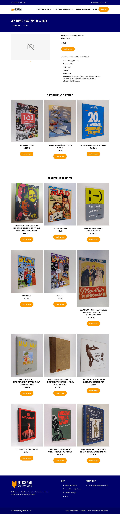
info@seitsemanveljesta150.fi (99, 2)
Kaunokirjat (17, 25)
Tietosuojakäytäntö (93, 511)
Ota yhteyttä (74, 511)
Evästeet (82, 511)
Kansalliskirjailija (83, 9)
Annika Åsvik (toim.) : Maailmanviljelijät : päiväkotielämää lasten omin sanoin (26, 382)
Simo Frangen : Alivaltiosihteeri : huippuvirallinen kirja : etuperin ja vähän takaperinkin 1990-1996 (26, 228)
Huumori (26, 25)
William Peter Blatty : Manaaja (26, 449)
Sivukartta (104, 511)
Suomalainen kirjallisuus (63, 9)
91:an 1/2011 (60, 295)
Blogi (95, 9)
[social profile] (24, 2)
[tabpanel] (30, 47)
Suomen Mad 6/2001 (60, 228)
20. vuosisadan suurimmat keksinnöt (93, 145)
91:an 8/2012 (26, 295)
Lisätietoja (68, 49)
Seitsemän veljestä (43, 9)
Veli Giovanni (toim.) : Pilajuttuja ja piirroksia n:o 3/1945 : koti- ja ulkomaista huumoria (93, 312)
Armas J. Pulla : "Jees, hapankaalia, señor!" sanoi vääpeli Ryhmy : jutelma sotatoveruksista (60, 382)
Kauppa (103, 9)
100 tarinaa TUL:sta (27, 145)
